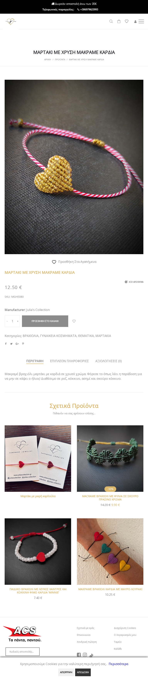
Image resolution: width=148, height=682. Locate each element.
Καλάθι (118, 648)
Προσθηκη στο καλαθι (45, 321)
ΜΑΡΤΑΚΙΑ (103, 336)
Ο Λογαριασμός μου (125, 635)
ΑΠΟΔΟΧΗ (83, 672)
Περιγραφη (35, 361)
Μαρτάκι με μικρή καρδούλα (38, 496)
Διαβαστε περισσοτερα (38, 463)
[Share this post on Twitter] (11, 344)
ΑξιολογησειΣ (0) (108, 361)
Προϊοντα (60, 59)
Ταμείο (118, 641)
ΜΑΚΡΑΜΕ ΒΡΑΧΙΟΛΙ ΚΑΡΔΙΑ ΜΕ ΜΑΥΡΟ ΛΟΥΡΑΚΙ (110, 589)
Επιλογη (110, 596)
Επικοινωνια (83, 635)
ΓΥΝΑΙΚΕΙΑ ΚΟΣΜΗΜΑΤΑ (58, 336)
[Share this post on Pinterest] (23, 344)
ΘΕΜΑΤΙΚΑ (86, 336)
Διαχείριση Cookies (125, 628)
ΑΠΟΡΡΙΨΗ (66, 672)
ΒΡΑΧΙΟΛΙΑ (31, 336)
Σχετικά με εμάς (85, 628)
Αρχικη (47, 59)
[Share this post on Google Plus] (17, 344)
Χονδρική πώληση (87, 641)
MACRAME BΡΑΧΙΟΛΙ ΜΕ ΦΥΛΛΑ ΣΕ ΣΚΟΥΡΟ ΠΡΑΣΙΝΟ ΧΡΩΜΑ (110, 497)
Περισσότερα (118, 664)
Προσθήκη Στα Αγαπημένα (74, 321)
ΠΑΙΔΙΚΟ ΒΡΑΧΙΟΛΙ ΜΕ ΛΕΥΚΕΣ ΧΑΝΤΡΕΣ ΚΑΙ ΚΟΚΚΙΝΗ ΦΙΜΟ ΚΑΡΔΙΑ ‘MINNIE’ (37, 590)
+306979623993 (93, 9)
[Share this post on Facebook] (5, 344)
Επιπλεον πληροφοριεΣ (69, 361)
